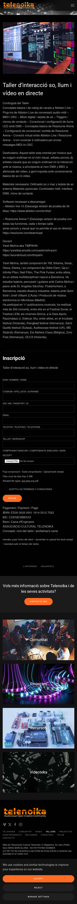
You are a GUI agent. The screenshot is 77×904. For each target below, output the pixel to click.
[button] (72, 5)
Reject (38, 888)
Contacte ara (38, 601)
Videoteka (47, 835)
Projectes (65, 831)
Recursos (31, 835)
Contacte (9, 838)
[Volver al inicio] (19, 5)
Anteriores (31, 566)
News (38, 831)
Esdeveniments (12, 835)
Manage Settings (38, 897)
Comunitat (25, 831)
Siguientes (46, 566)
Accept (38, 879)
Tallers (51, 831)
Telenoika (9, 831)
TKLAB (60, 835)
